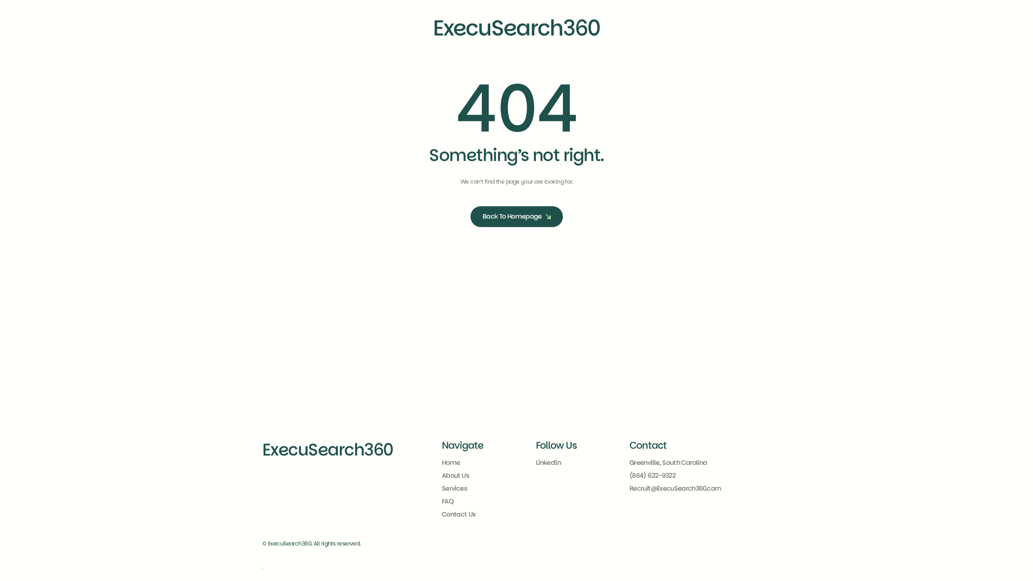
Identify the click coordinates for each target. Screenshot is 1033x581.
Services (454, 488)
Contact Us (459, 514)
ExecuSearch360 (327, 450)
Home (451, 462)
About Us (455, 475)
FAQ (447, 501)
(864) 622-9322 (652, 475)
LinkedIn (548, 462)
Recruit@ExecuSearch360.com (675, 488)
